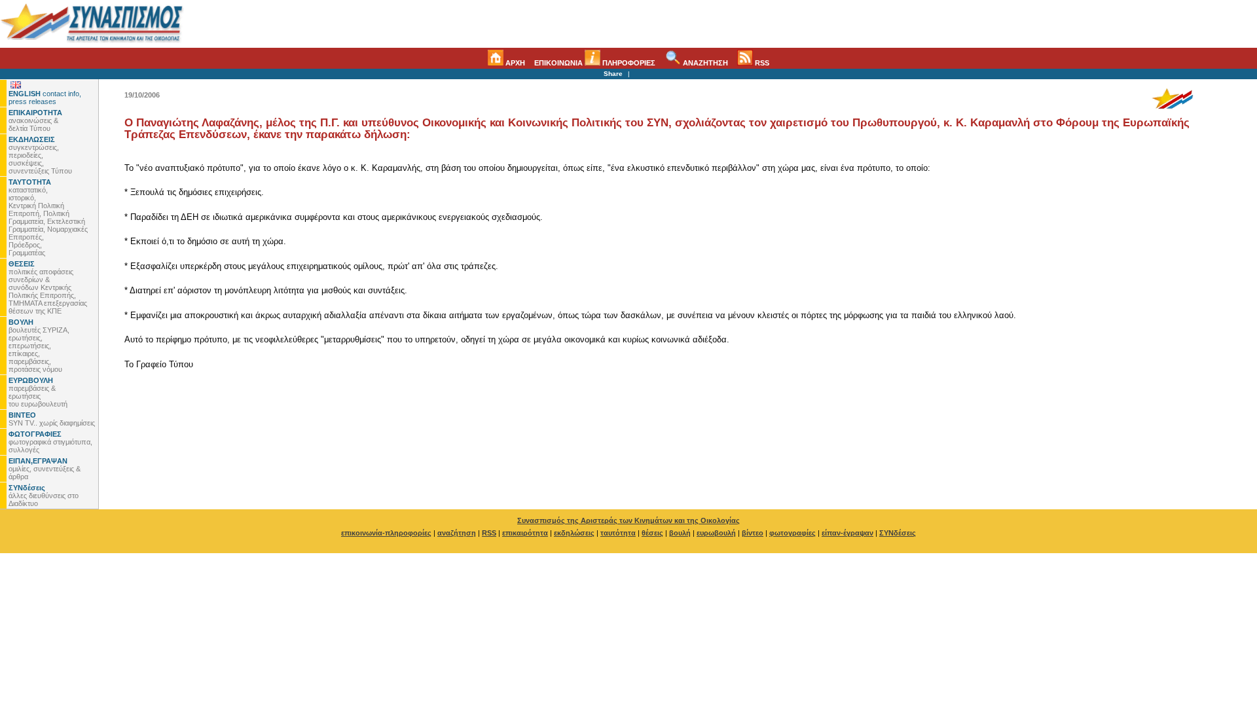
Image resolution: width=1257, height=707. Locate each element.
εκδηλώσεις (574, 533)
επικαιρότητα (525, 533)
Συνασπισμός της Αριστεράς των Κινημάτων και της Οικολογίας (628, 520)
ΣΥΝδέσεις (897, 533)
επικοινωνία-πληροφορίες (386, 533)
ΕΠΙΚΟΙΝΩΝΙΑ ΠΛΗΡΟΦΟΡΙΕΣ (594, 63)
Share (613, 73)
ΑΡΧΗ (514, 63)
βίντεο (752, 533)
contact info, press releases (45, 97)
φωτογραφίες (792, 533)
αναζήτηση (456, 533)
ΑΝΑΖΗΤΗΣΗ (704, 63)
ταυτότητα (618, 533)
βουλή (680, 533)
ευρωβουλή (716, 533)
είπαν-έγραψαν (847, 533)
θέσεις (652, 533)
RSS (761, 63)
